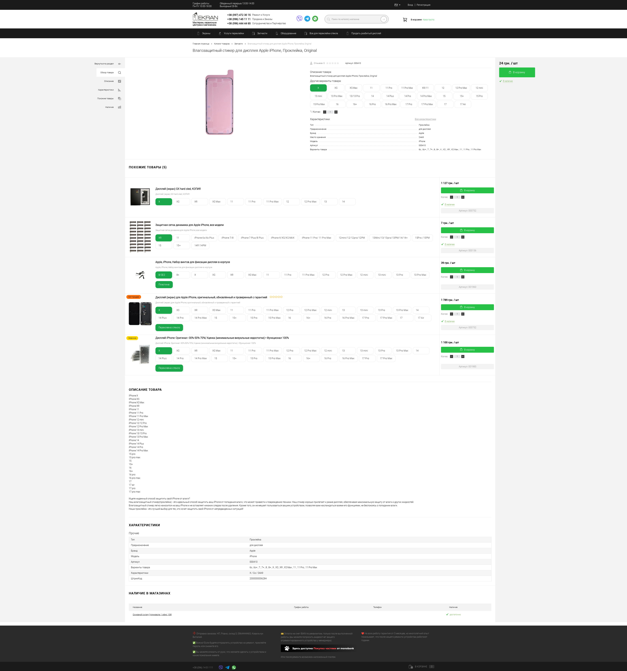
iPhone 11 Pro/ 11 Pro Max (316, 237)
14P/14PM (200, 245)
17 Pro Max (427, 104)
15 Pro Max (319, 104)
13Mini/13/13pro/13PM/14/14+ (390, 237)
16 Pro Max (390, 104)
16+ (355, 104)
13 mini (318, 96)
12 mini (479, 88)
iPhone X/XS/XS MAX (282, 237)
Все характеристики (425, 119)
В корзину (469, 190)
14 (372, 96)
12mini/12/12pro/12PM (352, 237)
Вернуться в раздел (104, 63)
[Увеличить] (219, 102)
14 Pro (407, 96)
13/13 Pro (355, 96)
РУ (396, 4)
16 (337, 104)
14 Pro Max (426, 96)
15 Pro (479, 96)
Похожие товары (105, 98)
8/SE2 (162, 275)
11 (371, 88)
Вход (410, 5)
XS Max (353, 88)
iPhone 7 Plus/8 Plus (252, 237)
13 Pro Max (336, 96)
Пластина (164, 284)
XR (196, 201)
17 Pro (408, 104)
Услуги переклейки (233, 33)
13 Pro (399, 275)
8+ (178, 275)
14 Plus (390, 96)
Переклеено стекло (169, 327)
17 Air (463, 104)
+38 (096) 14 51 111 (203, 667)
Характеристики (106, 90)
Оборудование (288, 33)
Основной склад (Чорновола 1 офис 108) (152, 614)
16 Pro (372, 104)
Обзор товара (107, 72)
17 (445, 104)
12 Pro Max (461, 88)
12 (443, 88)
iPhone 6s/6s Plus (204, 237)
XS (336, 88)
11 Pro (389, 88)
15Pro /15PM (422, 237)
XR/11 (425, 88)
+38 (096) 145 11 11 (239, 19)
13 (325, 201)
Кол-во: (317, 111)
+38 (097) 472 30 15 (239, 15)
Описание (109, 81)
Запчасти (262, 33)
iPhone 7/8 (227, 237)
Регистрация (423, 5)
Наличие (109, 107)
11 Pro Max (407, 88)
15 (444, 96)
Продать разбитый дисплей (366, 33)
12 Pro (325, 275)
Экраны (206, 33)
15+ (462, 96)
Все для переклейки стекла (323, 33)
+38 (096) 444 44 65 (239, 23)
